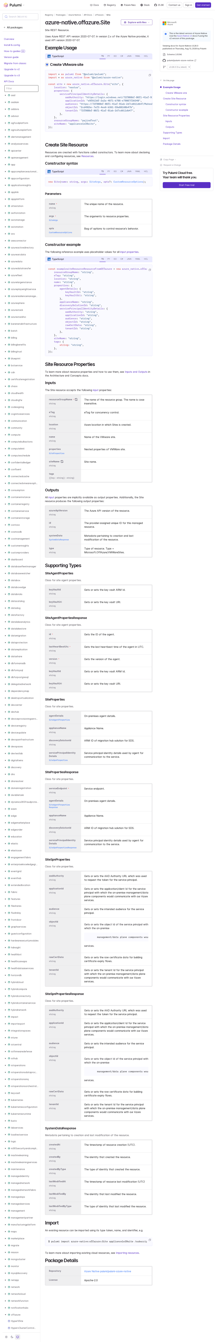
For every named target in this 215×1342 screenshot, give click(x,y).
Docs (96, 5)
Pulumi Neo (130, 5)
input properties (129, 251)
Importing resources (127, 1252)
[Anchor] (112, 22)
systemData (55, 535)
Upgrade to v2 (12, 69)
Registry (111, 5)
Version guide (11, 57)
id (50, 522)
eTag (52, 412)
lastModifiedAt (57, 1181)
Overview (9, 38)
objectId (53, 921)
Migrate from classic (15, 63)
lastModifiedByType (60, 1206)
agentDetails (56, 715)
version (53, 659)
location (53, 424)
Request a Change (172, 165)
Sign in (188, 5)
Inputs (169, 121)
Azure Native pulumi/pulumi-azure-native (107, 1271)
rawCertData (56, 957)
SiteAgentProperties (59, 720)
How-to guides (14, 51)
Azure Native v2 (184, 36)
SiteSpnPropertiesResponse (62, 848)
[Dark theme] (11, 1336)
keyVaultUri (55, 602)
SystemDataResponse (59, 540)
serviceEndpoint (58, 788)
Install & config (12, 44)
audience (54, 909)
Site (108, 15)
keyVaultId (55, 589)
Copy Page (168, 159)
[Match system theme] (17, 1336)
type (51, 548)
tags (51, 473)
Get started (203, 5)
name (52, 437)
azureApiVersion (58, 510)
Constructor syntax (176, 104)
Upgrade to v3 (12, 75)
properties (55, 449)
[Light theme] (6, 1336)
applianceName (57, 728)
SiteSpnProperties (58, 760)
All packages (15, 27)
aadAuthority (56, 875)
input (96, 390)
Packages (61, 15)
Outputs (170, 127)
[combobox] (20, 16)
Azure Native (74, 15)
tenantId (54, 969)
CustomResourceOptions (128, 182)
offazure (99, 15)
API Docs (9, 81)
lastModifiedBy (57, 1194)
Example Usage (172, 87)
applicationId (56, 888)
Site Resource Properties (176, 115)
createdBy (54, 1156)
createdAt (54, 1144)
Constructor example (177, 110)
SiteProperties (56, 453)
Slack (147, 5)
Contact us (174, 5)
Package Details (172, 144)
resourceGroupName (60, 399)
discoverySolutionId (60, 740)
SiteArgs (95, 182)
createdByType (57, 1169)
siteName (54, 461)
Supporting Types (172, 132)
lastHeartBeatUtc (58, 646)
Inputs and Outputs (136, 371)
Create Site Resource (174, 98)
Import (166, 138)
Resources (87, 156)
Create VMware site (176, 93)
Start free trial (186, 185)
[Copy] (150, 75)
